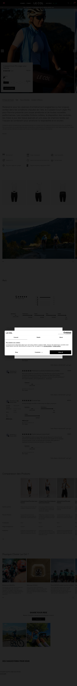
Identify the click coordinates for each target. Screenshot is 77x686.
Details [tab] (38, 337)
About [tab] (61, 337)
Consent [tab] (16, 337)
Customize (37, 352)
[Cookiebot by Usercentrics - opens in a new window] (64, 333)
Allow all (60, 352)
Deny (16, 352)
